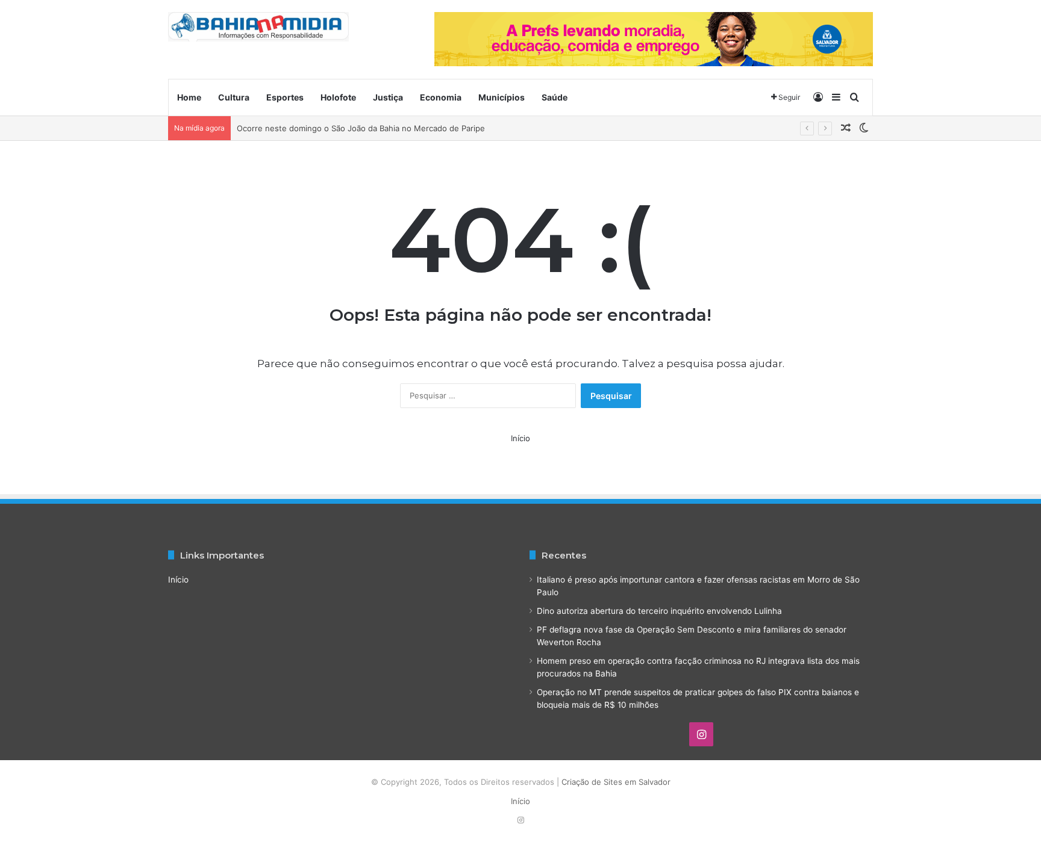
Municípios (501, 97)
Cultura (233, 97)
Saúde (554, 97)
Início (520, 438)
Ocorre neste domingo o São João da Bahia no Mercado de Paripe (361, 128)
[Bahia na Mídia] (258, 27)
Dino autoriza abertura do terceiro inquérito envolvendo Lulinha (659, 611)
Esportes (285, 97)
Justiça (388, 97)
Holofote (338, 97)
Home (189, 97)
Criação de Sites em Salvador (616, 782)
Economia (440, 97)
